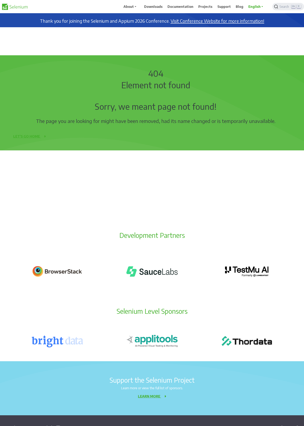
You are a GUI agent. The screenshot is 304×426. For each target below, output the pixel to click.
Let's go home (27, 136)
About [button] (128, 7)
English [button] (254, 7)
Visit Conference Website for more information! (217, 21)
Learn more (149, 396)
